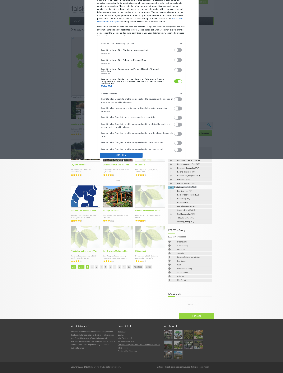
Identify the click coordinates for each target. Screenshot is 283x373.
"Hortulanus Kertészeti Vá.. (84, 251)
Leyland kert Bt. (78, 164)
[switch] (178, 50)
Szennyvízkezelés (186, 210)
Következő (138, 267)
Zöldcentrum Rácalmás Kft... (117, 164)
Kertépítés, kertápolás (188, 168)
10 (129, 267)
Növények (183, 180)
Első (73, 267)
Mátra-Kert (140, 251)
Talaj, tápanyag (185, 218)
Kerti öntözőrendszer (188, 195)
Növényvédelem (186, 183)
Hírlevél (196, 315)
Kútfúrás (182, 203)
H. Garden (140, 164)
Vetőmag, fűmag (185, 222)
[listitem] (141, 43)
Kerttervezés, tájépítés (188, 176)
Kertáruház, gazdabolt (188, 160)
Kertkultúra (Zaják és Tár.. (115, 251)
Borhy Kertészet (111, 210)
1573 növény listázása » (177, 237)
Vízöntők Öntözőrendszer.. (148, 210)
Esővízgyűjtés (184, 191)
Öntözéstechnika (186, 206)
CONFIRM (121, 155)
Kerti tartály (183, 199)
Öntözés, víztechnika (185, 187)
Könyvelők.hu (115, 367)
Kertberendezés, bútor (188, 164)
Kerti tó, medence (186, 172)
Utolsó (148, 267)
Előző (81, 267)
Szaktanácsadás (186, 214)
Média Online (93, 367)
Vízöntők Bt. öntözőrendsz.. (84, 210)
